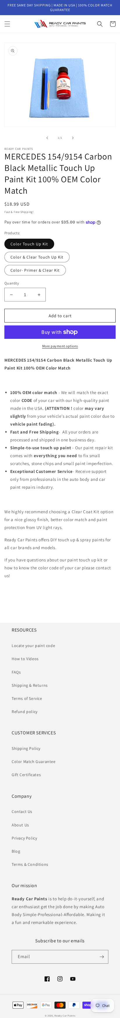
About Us (20, 825)
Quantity (11, 283)
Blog (16, 851)
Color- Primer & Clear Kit (35, 270)
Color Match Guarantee (34, 761)
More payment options (60, 346)
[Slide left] (47, 137)
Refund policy (25, 711)
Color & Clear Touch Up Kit (36, 257)
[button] (7, 24)
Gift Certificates (26, 774)
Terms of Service (27, 698)
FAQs (16, 672)
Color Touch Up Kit (29, 244)
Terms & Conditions (30, 864)
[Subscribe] (101, 957)
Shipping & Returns (30, 685)
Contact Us (22, 811)
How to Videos (25, 658)
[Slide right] (72, 137)
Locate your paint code (33, 645)
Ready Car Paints (64, 1015)
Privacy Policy (24, 838)
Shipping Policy (26, 748)
